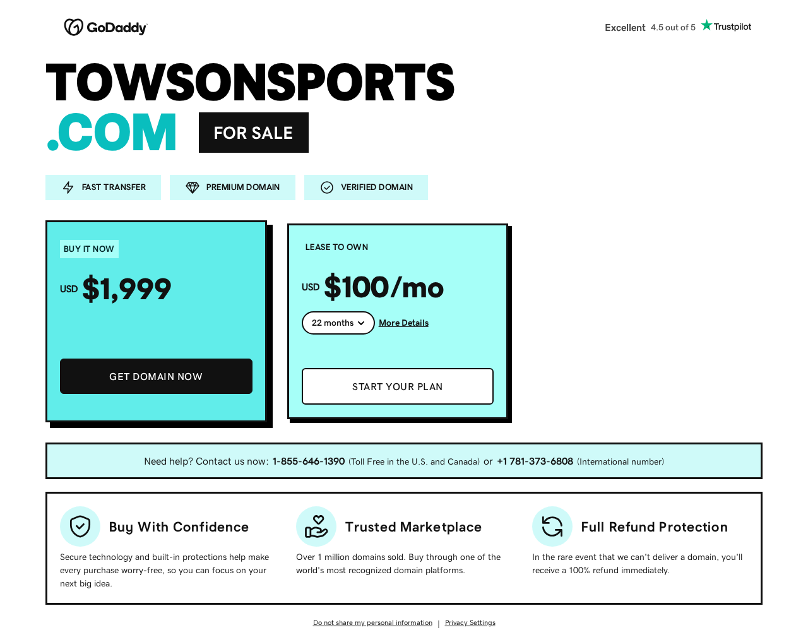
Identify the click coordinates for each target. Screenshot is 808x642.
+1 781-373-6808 (535, 461)
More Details (404, 322)
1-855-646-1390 (309, 461)
